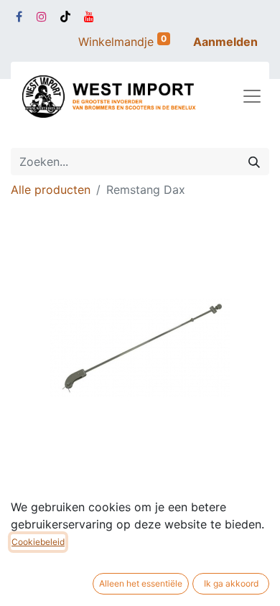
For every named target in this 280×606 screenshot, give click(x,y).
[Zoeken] (254, 161)
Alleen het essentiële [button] (140, 583)
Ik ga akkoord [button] (231, 583)
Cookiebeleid (38, 541)
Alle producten (50, 189)
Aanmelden (225, 41)
